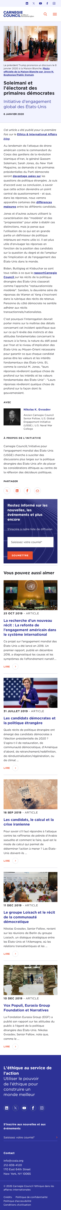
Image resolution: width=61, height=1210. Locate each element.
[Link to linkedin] (27, 3)
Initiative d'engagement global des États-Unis (27, 104)
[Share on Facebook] (27, 490)
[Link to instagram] (54, 3)
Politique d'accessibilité (17, 1201)
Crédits (8, 1197)
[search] (45, 14)
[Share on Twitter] (7, 490)
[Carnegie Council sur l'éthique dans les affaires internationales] (19, 14)
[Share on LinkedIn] (17, 490)
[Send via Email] (37, 490)
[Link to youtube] (40, 3)
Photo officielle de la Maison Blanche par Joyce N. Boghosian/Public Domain (29, 71)
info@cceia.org (13, 1160)
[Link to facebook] (47, 3)
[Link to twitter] (33, 3)
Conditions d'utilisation (17, 1204)
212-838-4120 (13, 1165)
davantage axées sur (27, 176)
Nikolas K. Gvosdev (37, 409)
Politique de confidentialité (31, 1197)
